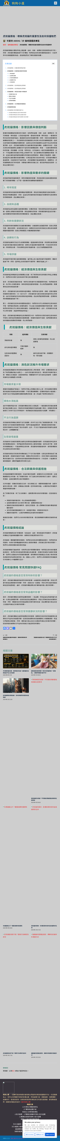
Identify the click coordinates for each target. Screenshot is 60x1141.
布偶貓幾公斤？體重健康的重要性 (12, 926)
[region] (39, 1129)
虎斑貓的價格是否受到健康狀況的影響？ (19, 117)
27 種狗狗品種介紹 (30, 1109)
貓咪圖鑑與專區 (32, 40)
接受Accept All (50, 1134)
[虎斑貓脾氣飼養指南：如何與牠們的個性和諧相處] (16, 685)
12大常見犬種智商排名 (30, 1107)
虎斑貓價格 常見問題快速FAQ (15, 110)
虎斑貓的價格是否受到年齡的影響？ (18, 112)
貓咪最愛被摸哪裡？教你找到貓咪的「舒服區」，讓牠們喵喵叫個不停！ (43, 672)
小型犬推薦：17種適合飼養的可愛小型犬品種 (30, 1114)
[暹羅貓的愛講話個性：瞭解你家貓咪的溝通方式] (44, 992)
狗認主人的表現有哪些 (30, 1112)
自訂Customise (30, 1134)
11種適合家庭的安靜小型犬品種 (30, 1117)
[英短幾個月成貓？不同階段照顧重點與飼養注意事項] (44, 737)
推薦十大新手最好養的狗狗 (30, 1119)
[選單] (55, 3)
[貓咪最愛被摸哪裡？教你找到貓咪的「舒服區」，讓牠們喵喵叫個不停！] (44, 661)
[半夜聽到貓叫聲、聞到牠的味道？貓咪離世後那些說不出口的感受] (16, 661)
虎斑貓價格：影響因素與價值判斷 (16, 68)
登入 (13, 1071)
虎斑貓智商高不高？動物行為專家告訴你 (14, 1053)
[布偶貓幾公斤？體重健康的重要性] (16, 864)
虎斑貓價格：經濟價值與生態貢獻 (16, 85)
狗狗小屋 (18, 3)
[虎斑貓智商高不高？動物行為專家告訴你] (16, 992)
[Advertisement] (30, 18)
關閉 (53, 63)
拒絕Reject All (39, 1134)
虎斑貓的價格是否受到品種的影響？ (18, 114)
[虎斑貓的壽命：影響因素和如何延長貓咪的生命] (44, 864)
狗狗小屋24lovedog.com (17, 1138)
